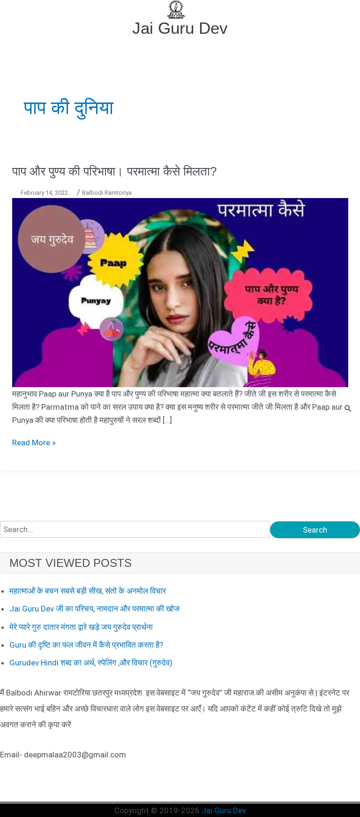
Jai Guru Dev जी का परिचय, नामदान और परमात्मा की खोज (94, 608)
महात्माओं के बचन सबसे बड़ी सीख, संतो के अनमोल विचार (87, 591)
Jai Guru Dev (180, 28)
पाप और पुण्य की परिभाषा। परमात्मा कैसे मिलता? (114, 171)
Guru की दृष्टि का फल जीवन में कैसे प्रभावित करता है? (86, 644)
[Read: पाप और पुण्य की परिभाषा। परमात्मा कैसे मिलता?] (180, 292)
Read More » (34, 442)
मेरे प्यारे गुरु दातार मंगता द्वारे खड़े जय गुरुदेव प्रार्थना (81, 627)
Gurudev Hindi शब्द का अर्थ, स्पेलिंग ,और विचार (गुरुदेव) (90, 662)
